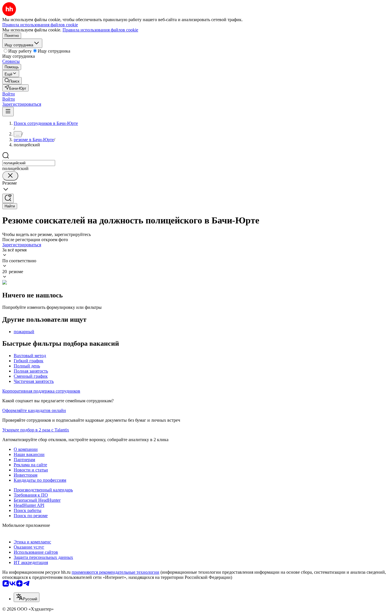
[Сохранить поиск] (8, 198)
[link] (12, 80)
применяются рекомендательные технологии (115, 572)
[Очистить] (10, 176)
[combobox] (28, 163)
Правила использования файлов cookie (100, 29)
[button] (8, 93)
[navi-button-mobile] (8, 111)
